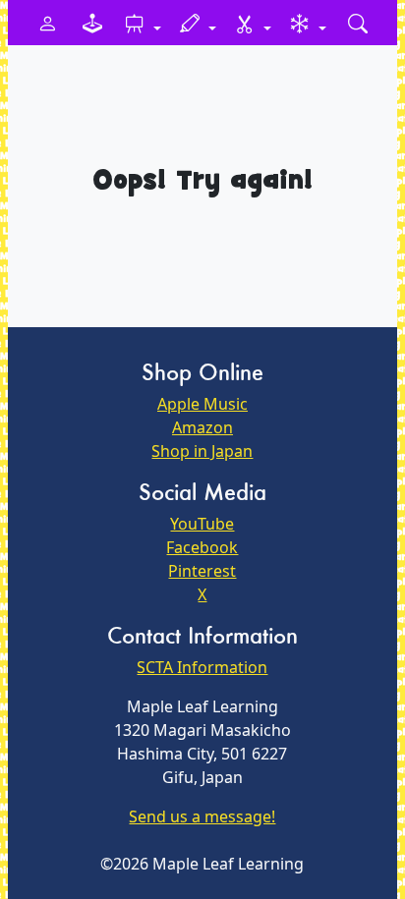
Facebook (202, 547)
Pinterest (202, 571)
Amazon (202, 427)
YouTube (202, 523)
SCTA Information (202, 667)
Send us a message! (202, 816)
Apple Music (202, 404)
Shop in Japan (202, 451)
